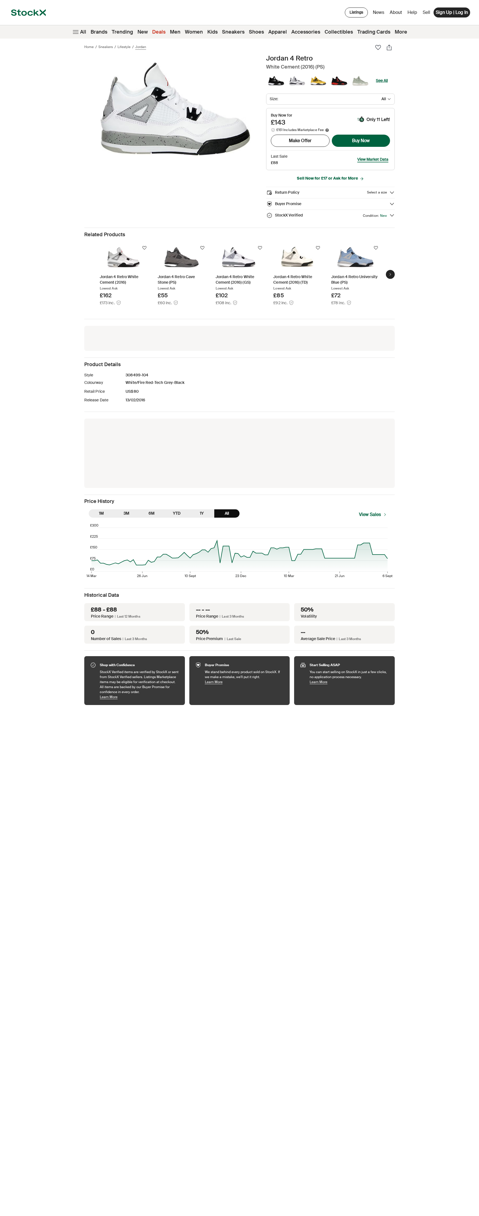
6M (151, 513)
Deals (158, 32)
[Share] (389, 47)
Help (412, 12)
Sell (426, 12)
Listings (356, 12)
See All (382, 80)
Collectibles (339, 32)
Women (194, 32)
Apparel (277, 32)
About (396, 13)
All (83, 32)
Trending (122, 32)
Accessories (305, 32)
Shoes (256, 32)
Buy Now (361, 140)
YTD (176, 513)
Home (89, 47)
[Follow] (144, 247)
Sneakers (233, 32)
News (378, 12)
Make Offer (300, 140)
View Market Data (372, 159)
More (401, 32)
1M (101, 513)
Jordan (140, 47)
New (142, 32)
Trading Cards (373, 32)
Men (175, 32)
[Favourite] (378, 47)
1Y (202, 513)
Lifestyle (124, 47)
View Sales (370, 514)
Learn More (139, 696)
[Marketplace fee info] (327, 130)
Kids (212, 32)
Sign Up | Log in (452, 12)
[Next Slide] (390, 274)
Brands (99, 32)
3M (126, 513)
